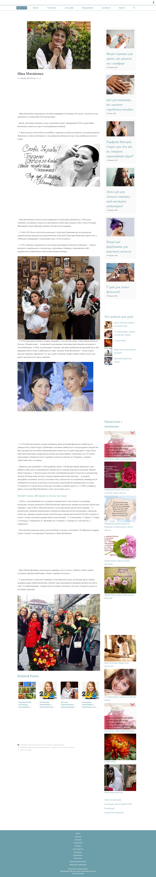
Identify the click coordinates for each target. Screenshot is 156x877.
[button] (134, 8)
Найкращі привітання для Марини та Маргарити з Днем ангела (47, 747)
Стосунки (51, 8)
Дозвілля (106, 8)
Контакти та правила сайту (78, 869)
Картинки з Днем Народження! (119, 459)
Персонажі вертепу (113, 792)
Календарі (109, 808)
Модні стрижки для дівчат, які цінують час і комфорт (119, 58)
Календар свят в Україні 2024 (118, 804)
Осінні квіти (120, 340)
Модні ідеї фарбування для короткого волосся (118, 246)
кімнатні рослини (89, 871)
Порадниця (87, 8)
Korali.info (80, 874)
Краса (35, 8)
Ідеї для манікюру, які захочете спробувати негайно (119, 104)
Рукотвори (78, 852)
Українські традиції (113, 812)
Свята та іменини (112, 800)
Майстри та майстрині (78, 865)
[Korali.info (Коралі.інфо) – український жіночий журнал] (21, 8)
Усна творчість (47, 745)
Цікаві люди (59, 745)
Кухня (122, 8)
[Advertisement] (59, 96)
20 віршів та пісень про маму (51, 495)
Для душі (69, 8)
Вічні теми (78, 858)
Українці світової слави (30, 745)
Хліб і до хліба (26, 750)
